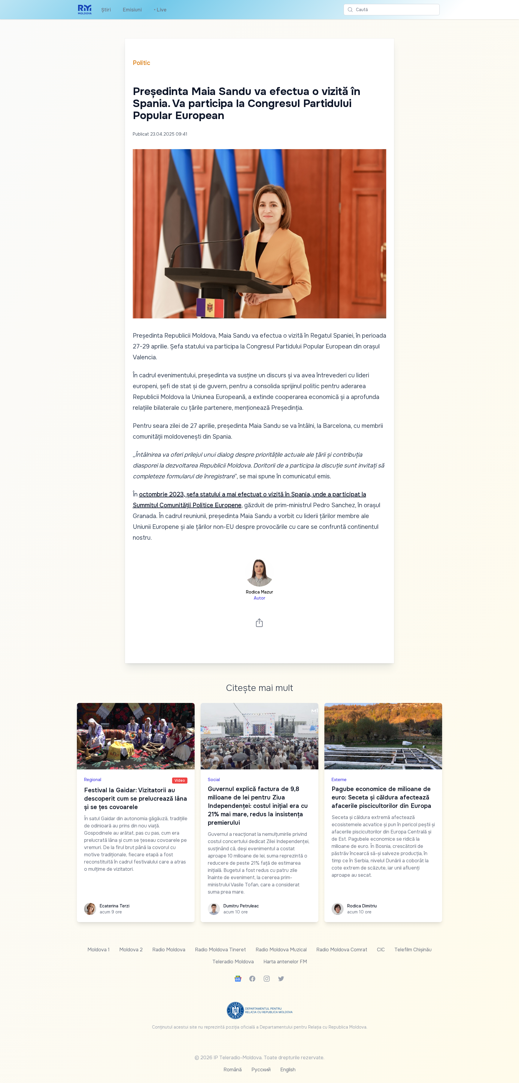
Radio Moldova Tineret (220, 949)
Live (160, 10)
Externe (339, 779)
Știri (106, 10)
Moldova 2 (131, 949)
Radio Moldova (168, 949)
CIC (381, 949)
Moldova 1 (98, 949)
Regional (92, 779)
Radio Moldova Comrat (341, 949)
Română (232, 1069)
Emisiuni (132, 10)
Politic (141, 63)
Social (214, 779)
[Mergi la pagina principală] (85, 10)
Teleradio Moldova (233, 962)
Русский (261, 1069)
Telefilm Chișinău (413, 949)
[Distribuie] (259, 622)
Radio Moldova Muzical (281, 949)
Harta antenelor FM (285, 962)
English (288, 1069)
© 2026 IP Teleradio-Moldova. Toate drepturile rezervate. (259, 1057)
